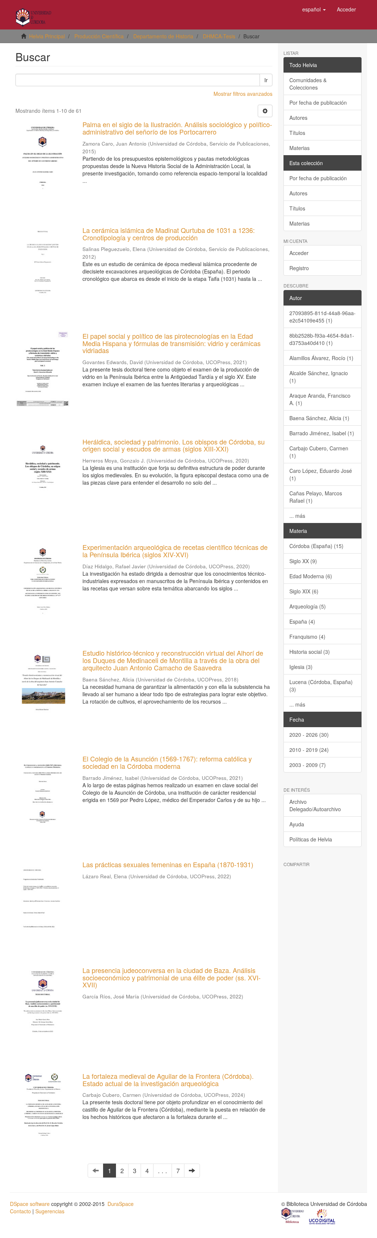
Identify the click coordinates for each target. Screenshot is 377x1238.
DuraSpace (121, 1203)
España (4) (302, 621)
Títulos (297, 132)
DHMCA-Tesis (219, 36)
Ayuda (296, 824)
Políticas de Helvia (310, 839)
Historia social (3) (309, 651)
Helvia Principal (47, 36)
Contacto (20, 1211)
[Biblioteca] (293, 1216)
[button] (314, 9)
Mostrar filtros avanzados (243, 93)
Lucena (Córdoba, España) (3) (321, 685)
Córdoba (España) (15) (316, 546)
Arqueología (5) (307, 606)
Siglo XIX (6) (303, 591)
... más (297, 515)
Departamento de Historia (163, 36)
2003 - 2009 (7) (307, 764)
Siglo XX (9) (303, 561)
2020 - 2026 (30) (309, 734)
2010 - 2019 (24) (309, 749)
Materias (299, 147)
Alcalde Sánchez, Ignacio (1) (318, 376)
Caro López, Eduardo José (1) (320, 474)
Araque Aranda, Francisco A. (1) (319, 399)
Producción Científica (99, 36)
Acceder (299, 253)
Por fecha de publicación (318, 102)
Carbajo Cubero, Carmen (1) (318, 451)
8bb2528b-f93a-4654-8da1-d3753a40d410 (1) (321, 339)
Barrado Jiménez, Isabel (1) (321, 433)
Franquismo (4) (307, 636)
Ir (266, 80)
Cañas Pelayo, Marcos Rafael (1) (315, 496)
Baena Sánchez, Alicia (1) (319, 418)
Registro (299, 268)
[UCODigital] (322, 1216)
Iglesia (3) (301, 666)
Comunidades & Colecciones (308, 83)
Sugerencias (49, 1211)
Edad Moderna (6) (310, 576)
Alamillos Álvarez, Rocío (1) (321, 358)
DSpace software (30, 1203)
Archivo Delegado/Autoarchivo (315, 805)
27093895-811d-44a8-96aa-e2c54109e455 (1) (322, 316)
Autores (298, 117)
